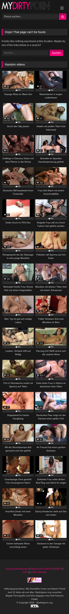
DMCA (59, 568)
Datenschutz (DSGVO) (42, 568)
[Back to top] (59, 604)
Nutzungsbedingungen (17, 568)
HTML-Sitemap (38, 572)
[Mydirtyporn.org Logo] (28, 6)
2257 (25, 572)
